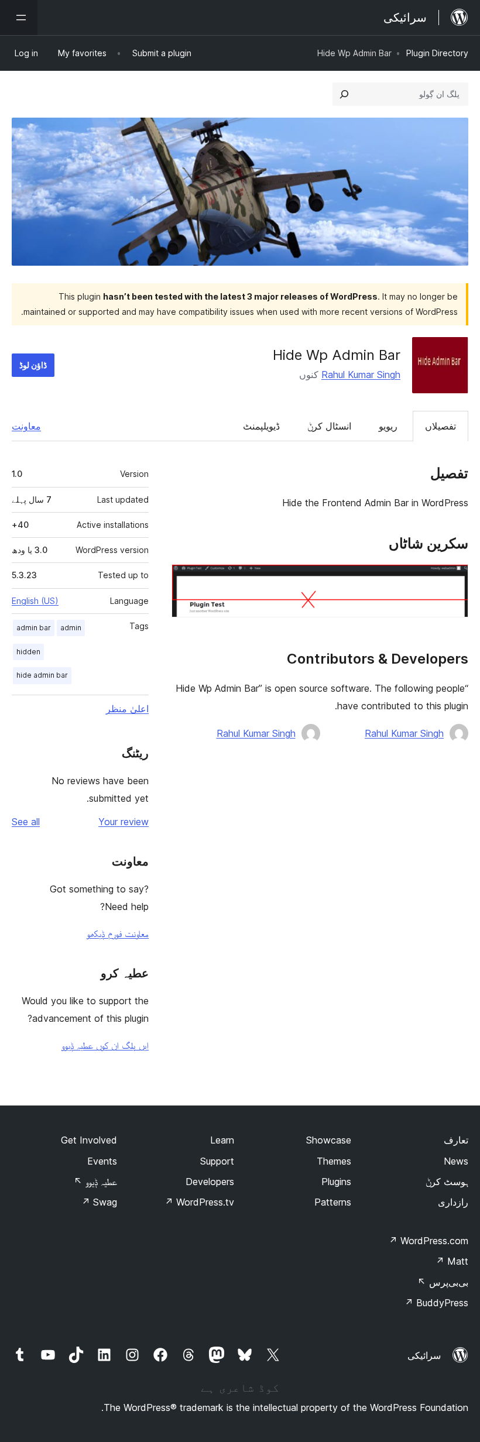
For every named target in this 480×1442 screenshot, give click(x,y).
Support (217, 1161)
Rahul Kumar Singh (360, 374)
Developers (210, 1181)
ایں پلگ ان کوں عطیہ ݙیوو (105, 1045)
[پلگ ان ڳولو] (344, 94)
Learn (222, 1140)
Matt (452, 1261)
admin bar (33, 627)
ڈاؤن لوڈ (33, 365)
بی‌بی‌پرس (442, 1282)
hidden (28, 651)
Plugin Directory (437, 53)
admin (70, 627)
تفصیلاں (440, 426)
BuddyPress (436, 1303)
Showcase (328, 1140)
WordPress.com (428, 1241)
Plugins (336, 1181)
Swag (99, 1202)
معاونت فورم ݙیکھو (118, 933)
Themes (334, 1161)
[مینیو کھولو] (18, 17)
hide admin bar (42, 675)
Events (102, 1161)
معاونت (26, 426)
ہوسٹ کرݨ (447, 1181)
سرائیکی (424, 1355)
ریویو (388, 426)
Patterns (332, 1202)
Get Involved (89, 1140)
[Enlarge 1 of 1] (452, 580)
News (456, 1161)
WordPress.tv (199, 1202)
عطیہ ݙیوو (95, 1181)
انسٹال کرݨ (329, 426)
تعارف (456, 1140)
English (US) (35, 601)
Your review (123, 822)
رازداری (453, 1202)
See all (26, 822)
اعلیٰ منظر (127, 709)
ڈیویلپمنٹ (261, 426)
